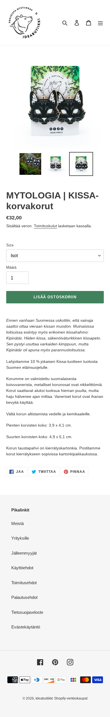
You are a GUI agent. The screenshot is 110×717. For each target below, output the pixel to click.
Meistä (17, 523)
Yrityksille (20, 538)
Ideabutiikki (44, 698)
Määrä (11, 267)
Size (10, 245)
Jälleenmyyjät (24, 553)
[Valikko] (100, 23)
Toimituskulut (45, 226)
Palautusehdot (24, 597)
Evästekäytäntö (25, 627)
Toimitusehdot (24, 582)
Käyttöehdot (22, 567)
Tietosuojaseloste (27, 612)
